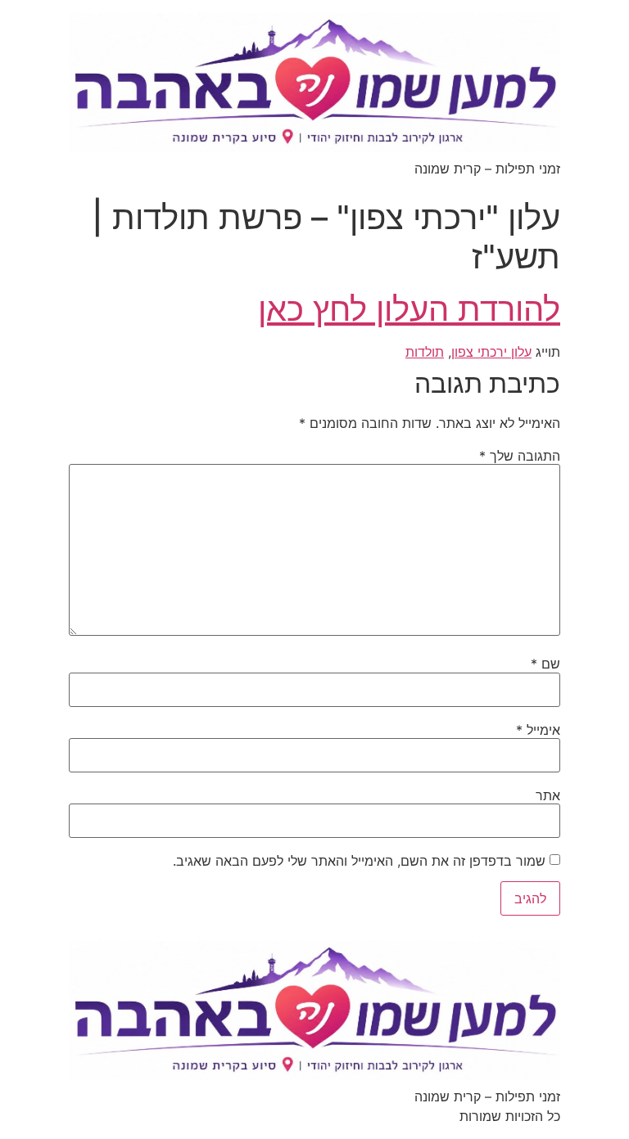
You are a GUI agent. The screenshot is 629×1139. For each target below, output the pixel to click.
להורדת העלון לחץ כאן (409, 309)
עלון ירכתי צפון (491, 352)
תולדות (424, 352)
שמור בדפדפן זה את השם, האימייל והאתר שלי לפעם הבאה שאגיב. (359, 860)
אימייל (538, 729)
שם (545, 663)
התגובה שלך (519, 455)
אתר (548, 795)
